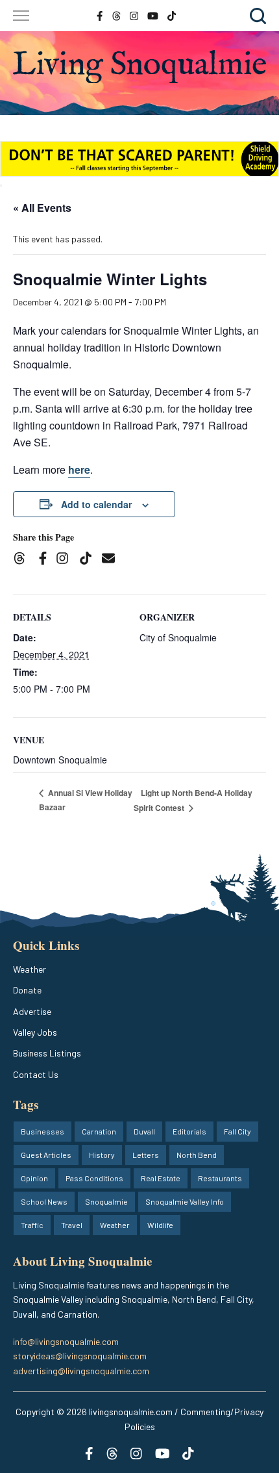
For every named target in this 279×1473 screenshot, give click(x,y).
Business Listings (47, 1052)
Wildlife (160, 1224)
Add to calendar (96, 504)
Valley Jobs (35, 1032)
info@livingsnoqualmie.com (66, 1341)
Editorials (189, 1131)
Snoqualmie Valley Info (184, 1201)
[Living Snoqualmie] (139, 67)
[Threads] (23, 560)
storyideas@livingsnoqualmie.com (80, 1355)
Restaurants (220, 1178)
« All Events (42, 207)
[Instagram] (66, 560)
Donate (27, 989)
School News (44, 1201)
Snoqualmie (106, 1201)
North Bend (196, 1154)
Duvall (144, 1131)
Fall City (237, 1131)
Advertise (32, 1011)
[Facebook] (45, 560)
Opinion (34, 1178)
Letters (145, 1154)
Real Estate (160, 1178)
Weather (29, 969)
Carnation (99, 1131)
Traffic (32, 1224)
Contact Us (35, 1074)
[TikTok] (90, 560)
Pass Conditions (94, 1178)
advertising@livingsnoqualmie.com (81, 1370)
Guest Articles (46, 1154)
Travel (71, 1224)
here (79, 469)
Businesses (42, 1131)
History (102, 1154)
